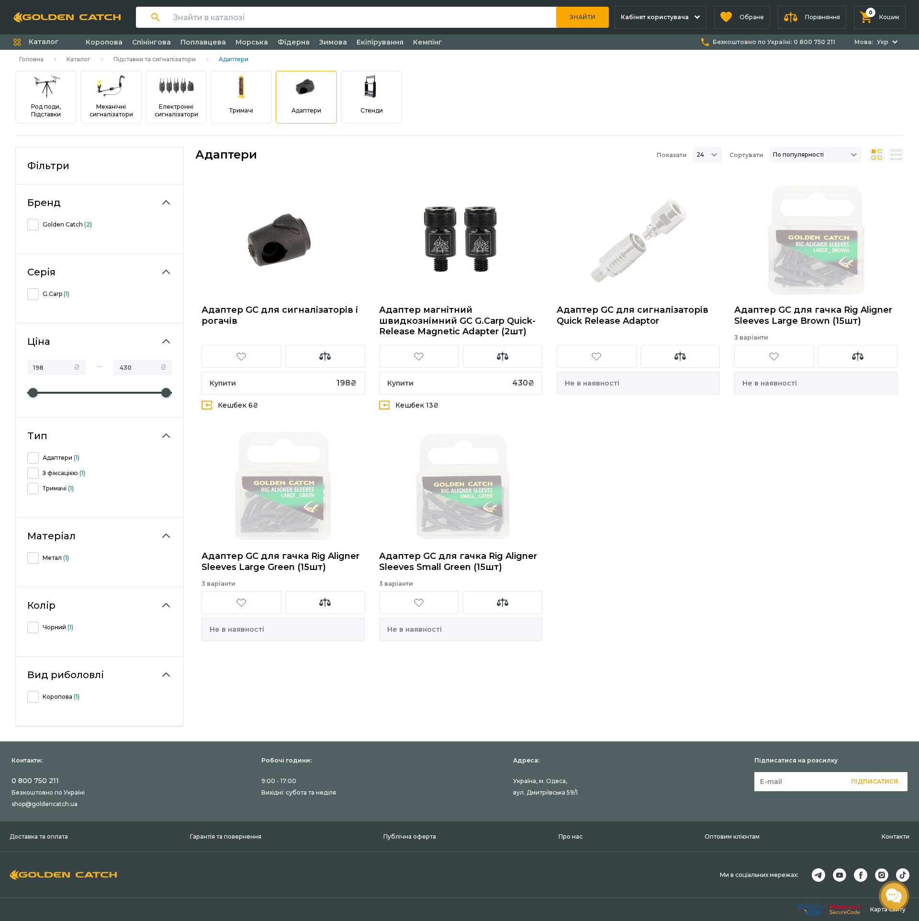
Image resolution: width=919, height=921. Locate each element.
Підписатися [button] (874, 781)
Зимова (333, 42)
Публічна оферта (409, 836)
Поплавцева (203, 42)
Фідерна (294, 42)
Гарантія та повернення (225, 836)
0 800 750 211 (35, 780)
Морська (251, 42)
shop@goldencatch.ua (44, 803)
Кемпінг (427, 42)
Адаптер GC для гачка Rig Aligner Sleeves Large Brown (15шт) (813, 315)
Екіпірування (380, 42)
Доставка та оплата (39, 836)
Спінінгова (151, 42)
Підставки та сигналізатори (154, 59)
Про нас (571, 836)
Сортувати (746, 155)
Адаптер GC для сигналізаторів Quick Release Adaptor (632, 315)
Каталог (78, 59)
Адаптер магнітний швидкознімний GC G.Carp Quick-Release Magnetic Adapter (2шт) (457, 321)
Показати (672, 155)
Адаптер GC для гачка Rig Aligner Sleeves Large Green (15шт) (280, 561)
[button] (742, 17)
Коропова (104, 42)
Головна (31, 59)
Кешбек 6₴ (238, 405)
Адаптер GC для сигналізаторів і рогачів (280, 315)
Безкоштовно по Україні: (774, 41)
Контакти (895, 836)
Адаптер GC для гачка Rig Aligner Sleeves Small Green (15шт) (458, 561)
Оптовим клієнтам (732, 836)
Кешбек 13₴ (417, 405)
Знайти (582, 17)
